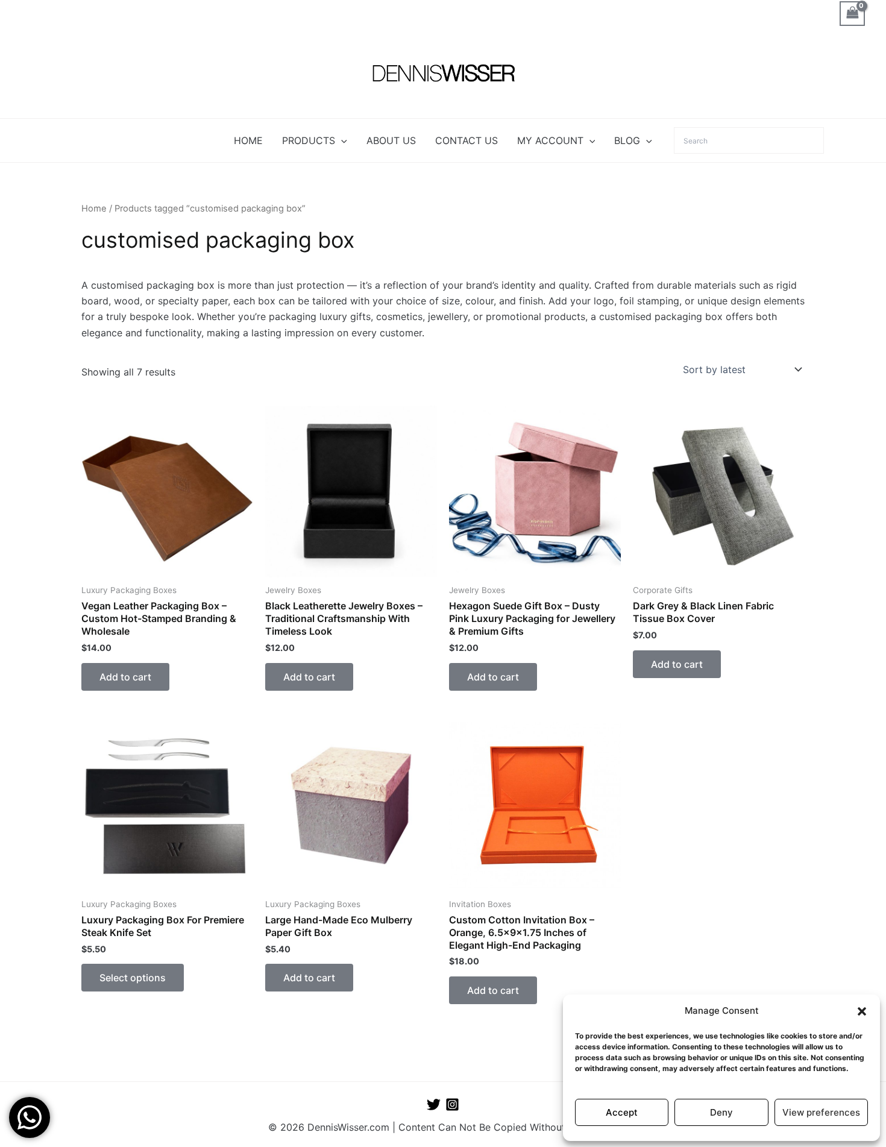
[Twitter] (433, 1104)
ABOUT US (391, 140)
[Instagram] (452, 1104)
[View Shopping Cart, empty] (852, 13)
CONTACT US (466, 140)
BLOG (627, 140)
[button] (862, 1011)
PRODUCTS (308, 140)
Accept (622, 1112)
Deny (721, 1112)
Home (94, 208)
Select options (132, 978)
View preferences (821, 1112)
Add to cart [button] (125, 677)
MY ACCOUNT (550, 140)
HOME (248, 140)
